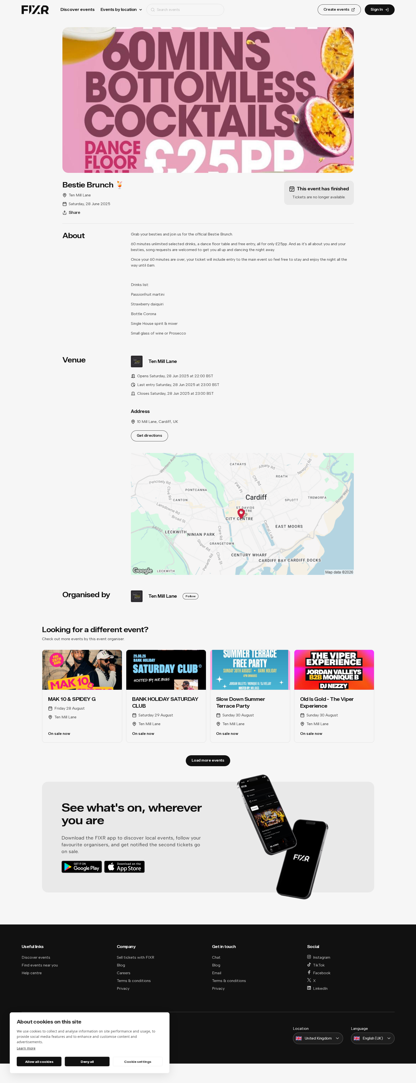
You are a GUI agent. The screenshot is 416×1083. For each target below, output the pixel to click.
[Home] (35, 10)
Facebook (322, 973)
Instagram (321, 957)
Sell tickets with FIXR (135, 957)
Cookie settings (137, 1062)
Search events (168, 9)
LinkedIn (320, 988)
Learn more (26, 1048)
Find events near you (40, 965)
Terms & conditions (134, 980)
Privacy (123, 988)
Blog (121, 965)
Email (216, 973)
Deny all (87, 1062)
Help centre (32, 973)
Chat (216, 957)
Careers (123, 973)
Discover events (77, 9)
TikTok (319, 965)
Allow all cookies (39, 1062)
